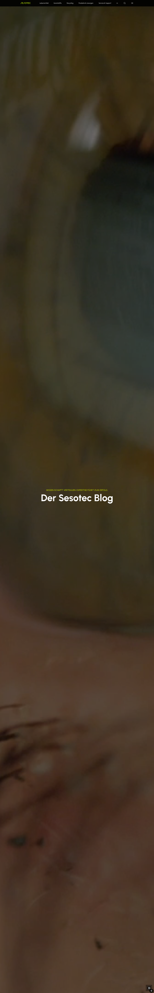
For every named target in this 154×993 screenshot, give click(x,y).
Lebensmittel (44, 3)
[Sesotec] (28, 3)
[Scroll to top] (149, 988)
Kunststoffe (57, 3)
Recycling (70, 3)
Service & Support (105, 3)
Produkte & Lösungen (86, 3)
